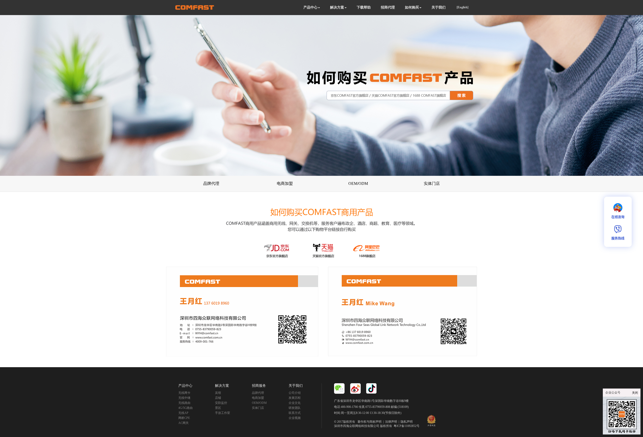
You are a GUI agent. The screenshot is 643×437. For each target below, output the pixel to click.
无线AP (183, 413)
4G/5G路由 (185, 408)
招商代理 (388, 7)
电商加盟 (258, 398)
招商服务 (259, 386)
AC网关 (183, 423)
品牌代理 (258, 393)
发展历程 (295, 398)
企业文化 (295, 403)
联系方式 (295, 413)
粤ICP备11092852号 (406, 426)
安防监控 (221, 403)
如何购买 (412, 7)
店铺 (218, 398)
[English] (462, 7)
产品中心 (310, 7)
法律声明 (391, 421)
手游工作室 (222, 413)
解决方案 (337, 7)
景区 (218, 408)
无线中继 (184, 398)
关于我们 (439, 7)
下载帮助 (364, 7)
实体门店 (258, 408)
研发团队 (295, 408)
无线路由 (184, 403)
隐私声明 (407, 421)
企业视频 (295, 418)
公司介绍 (295, 393)
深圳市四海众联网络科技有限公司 (356, 426)
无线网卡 (184, 393)
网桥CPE (184, 418)
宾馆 (218, 393)
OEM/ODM (259, 403)
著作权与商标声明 (369, 421)
